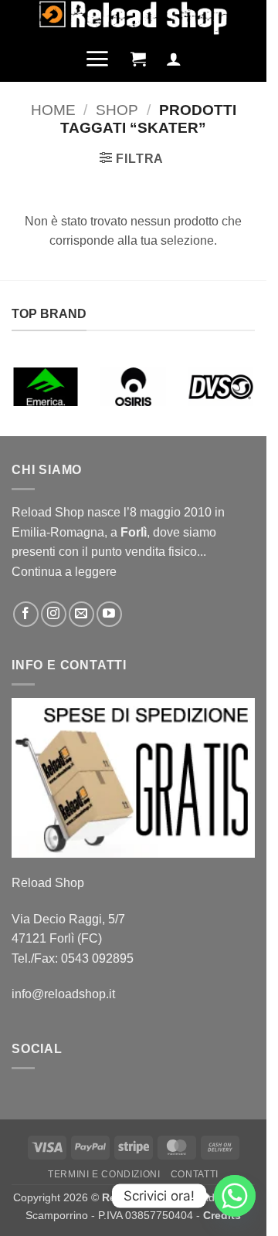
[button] (97, 59)
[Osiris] (133, 387)
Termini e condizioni (104, 1174)
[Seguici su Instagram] (53, 614)
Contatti (195, 1174)
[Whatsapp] (235, 1196)
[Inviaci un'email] (81, 614)
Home (53, 110)
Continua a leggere (64, 571)
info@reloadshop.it (63, 994)
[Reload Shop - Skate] (133, 18)
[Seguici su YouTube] (109, 614)
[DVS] (220, 387)
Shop (117, 110)
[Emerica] (46, 387)
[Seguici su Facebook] (26, 614)
